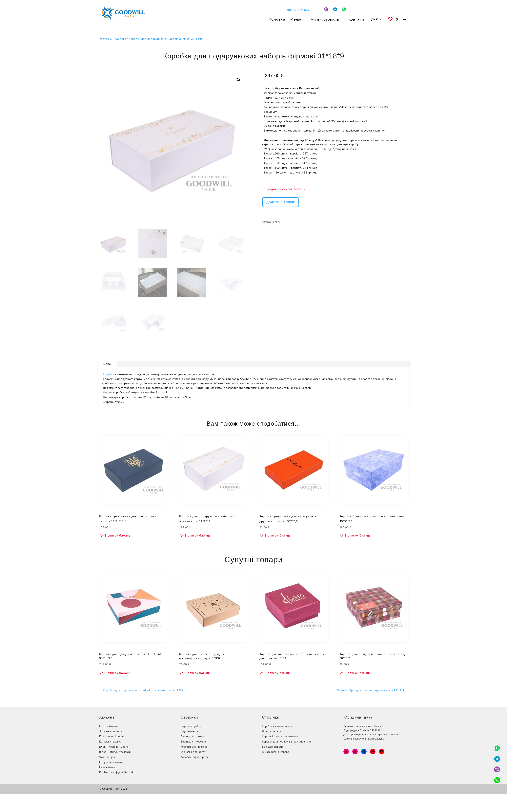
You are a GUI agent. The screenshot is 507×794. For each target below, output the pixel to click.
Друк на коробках (192, 726)
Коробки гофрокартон (194, 757)
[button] (238, 79)
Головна (277, 19)
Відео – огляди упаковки (115, 751)
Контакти (357, 19)
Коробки (120, 38)
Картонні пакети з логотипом (280, 736)
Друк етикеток (189, 731)
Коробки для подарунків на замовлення (287, 741)
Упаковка (105, 38)
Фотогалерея (107, 757)
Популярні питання (111, 762)
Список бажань (108, 726)
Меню (295, 19)
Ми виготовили (325, 19)
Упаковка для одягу (193, 751)
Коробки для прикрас (194, 746)
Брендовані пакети (192, 736)
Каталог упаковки (110, 741)
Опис (107, 363)
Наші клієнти (107, 767)
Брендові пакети (272, 746)
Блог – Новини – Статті (114, 746)
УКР (374, 19)
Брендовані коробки (193, 741)
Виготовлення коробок (276, 751)
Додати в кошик (280, 202)
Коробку (108, 374)
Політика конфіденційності (116, 772)
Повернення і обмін (111, 736)
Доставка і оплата (110, 731)
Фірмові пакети (271, 731)
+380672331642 (297, 10)
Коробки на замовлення (277, 726)
